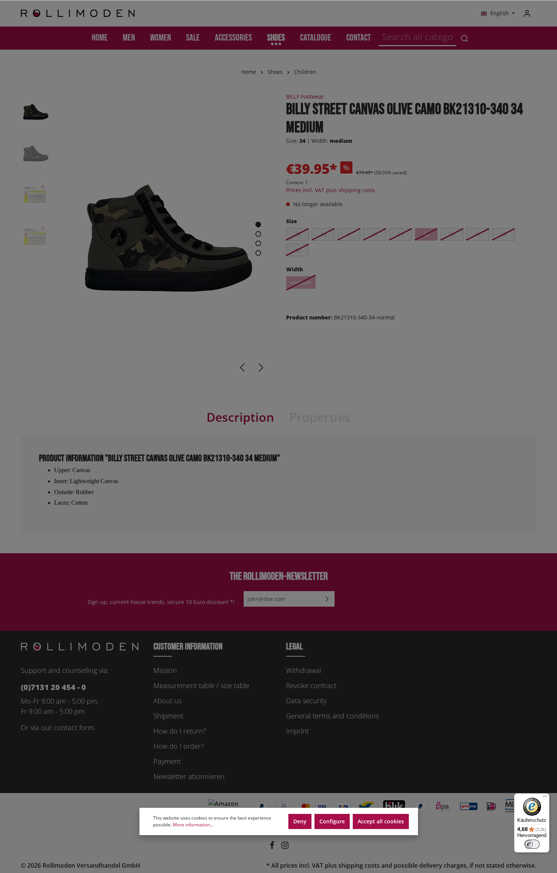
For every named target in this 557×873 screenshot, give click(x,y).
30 (323, 234)
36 (452, 234)
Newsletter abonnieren (189, 776)
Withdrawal (303, 670)
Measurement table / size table (201, 685)
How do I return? (179, 730)
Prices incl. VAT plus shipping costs (330, 190)
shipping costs (359, 865)
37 (478, 234)
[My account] (527, 13)
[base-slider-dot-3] (258, 243)
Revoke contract (311, 685)
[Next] (261, 367)
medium (300, 282)
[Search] (464, 38)
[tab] (240, 417)
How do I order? (178, 746)
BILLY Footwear (305, 96)
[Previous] (242, 367)
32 (375, 234)
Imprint (297, 730)
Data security (306, 700)
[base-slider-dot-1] (258, 224)
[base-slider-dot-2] (258, 234)
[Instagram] (285, 847)
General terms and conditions (332, 715)
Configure (332, 821)
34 (426, 234)
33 (400, 234)
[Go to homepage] (78, 13)
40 (297, 249)
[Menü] (544, 798)
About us (167, 700)
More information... (193, 824)
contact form (74, 727)
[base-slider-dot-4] (258, 253)
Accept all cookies (381, 821)
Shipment (168, 715)
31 (349, 234)
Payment (167, 761)
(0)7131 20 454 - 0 (53, 687)
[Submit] (327, 599)
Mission (165, 670)
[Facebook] (273, 847)
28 (297, 234)
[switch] (532, 844)
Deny (300, 821)
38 (504, 234)
